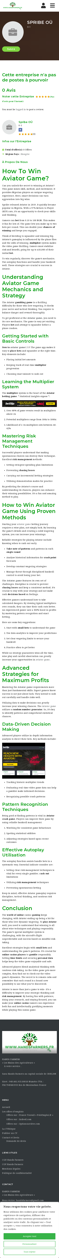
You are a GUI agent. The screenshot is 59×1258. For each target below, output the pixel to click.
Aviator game (34, 318)
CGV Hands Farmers (12, 1164)
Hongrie (25, 154)
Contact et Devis (10, 1137)
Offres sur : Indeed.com (19, 1119)
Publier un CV (9, 1133)
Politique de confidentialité (17, 1173)
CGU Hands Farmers (12, 1160)
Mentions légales (11, 1169)
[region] (29, 1230)
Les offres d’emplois (12, 1111)
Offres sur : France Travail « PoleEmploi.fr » (29, 1115)
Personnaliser (29, 1244)
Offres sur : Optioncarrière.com (23, 1124)
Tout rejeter (30, 1252)
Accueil (6, 1107)
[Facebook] (20, 130)
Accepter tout (29, 1236)
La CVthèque (9, 1129)
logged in (21, 109)
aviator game (17, 347)
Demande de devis (16, 1141)
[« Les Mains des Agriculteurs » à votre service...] (12, 5)
